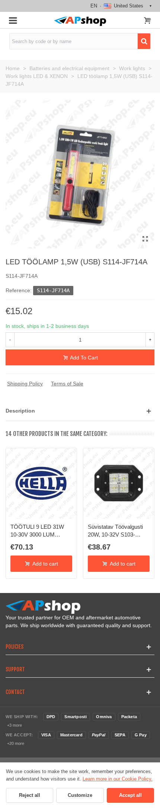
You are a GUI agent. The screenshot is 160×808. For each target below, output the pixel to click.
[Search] (144, 41)
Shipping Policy (25, 384)
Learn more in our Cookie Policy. (118, 779)
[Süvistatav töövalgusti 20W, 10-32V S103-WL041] (118, 483)
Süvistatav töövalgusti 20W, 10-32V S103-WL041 (115, 531)
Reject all (29, 795)
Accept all (130, 795)
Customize (80, 795)
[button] (80, 411)
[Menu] (13, 20)
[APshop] (79, 21)
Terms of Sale (67, 384)
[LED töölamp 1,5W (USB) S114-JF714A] (145, 239)
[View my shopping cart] (147, 21)
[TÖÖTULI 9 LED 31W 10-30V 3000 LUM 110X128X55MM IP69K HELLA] (41, 483)
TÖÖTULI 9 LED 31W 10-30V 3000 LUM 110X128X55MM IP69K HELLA (38, 531)
